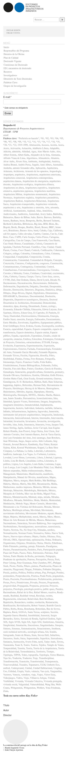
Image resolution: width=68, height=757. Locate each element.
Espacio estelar (42, 332)
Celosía (38, 243)
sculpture (45, 612)
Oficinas (51, 536)
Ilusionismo (34, 401)
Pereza (51, 559)
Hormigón (22, 394)
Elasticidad (15, 315)
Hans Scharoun (55, 381)
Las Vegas (28, 454)
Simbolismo (48, 621)
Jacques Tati (57, 424)
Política (22, 572)
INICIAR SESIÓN (13, 30)
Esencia (6, 329)
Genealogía (8, 371)
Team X (18, 644)
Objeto (35, 536)
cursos (56, 276)
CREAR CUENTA (13, 33)
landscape (17, 454)
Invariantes (31, 421)
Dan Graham (22, 279)
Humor (56, 394)
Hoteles (41, 394)
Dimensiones (51, 292)
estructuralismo (33, 342)
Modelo (44, 500)
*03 (51, 138)
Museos (40, 519)
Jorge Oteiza (37, 431)
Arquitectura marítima (44, 190)
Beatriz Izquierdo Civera (14, 747)
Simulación (21, 625)
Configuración (31, 263)
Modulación (8, 503)
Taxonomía (8, 644)
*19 (57, 141)
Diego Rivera (18, 292)
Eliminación (43, 315)
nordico (50, 529)
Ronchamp (29, 608)
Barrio (40, 217)
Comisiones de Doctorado (16, 64)
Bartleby (57, 217)
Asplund (31, 210)
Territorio (40, 651)
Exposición (49, 345)
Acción (53, 144)
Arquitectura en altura (13, 187)
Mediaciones (9, 487)
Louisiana (49, 464)
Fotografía (50, 358)
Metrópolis (42, 490)
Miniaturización (19, 496)
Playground (18, 569)
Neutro (6, 529)
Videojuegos (9, 677)
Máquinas (7, 480)
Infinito (6, 411)
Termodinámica (27, 651)
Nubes (48, 533)
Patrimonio (38, 552)
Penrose (31, 559)
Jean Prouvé (24, 431)
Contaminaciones (11, 266)
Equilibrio (34, 322)
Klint (13, 447)
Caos (11, 237)
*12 (29, 141)
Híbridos (21, 391)
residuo (30, 602)
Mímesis (7, 496)
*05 (61, 138)
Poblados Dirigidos (52, 569)
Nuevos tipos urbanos (21, 536)
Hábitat (37, 381)
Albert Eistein (9, 154)
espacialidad (17, 329)
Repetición (8, 602)
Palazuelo (40, 546)
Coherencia (59, 250)
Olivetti (6, 539)
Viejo (26, 677)
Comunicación (10, 260)
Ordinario (56, 539)
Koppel (40, 447)
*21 (10, 144)
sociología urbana (36, 631)
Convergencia (43, 269)
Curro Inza (47, 276)
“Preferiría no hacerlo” (28, 138)
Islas (15, 424)
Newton (14, 529)
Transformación (10, 661)
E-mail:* (7, 97)
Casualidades (28, 243)
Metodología (30, 490)
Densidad (44, 286)
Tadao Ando (49, 641)
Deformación (9, 286)
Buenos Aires (26, 230)
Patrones (49, 552)
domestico (8, 306)
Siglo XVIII (14, 621)
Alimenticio (43, 158)
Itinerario (39, 424)
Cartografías (9, 240)
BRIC (51, 227)
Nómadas (41, 529)
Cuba (5, 276)
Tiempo (50, 651)
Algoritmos (31, 158)
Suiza (22, 638)
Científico (35, 246)
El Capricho (39, 312)
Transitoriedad (37, 661)
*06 (5, 141)
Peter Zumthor (39, 562)
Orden (48, 539)
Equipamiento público (51, 322)
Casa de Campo (23, 240)
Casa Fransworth (39, 240)
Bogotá (6, 227)
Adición (7, 151)
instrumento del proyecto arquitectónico (21, 414)
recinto (49, 595)
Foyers (19, 362)
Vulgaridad (23, 684)
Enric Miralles (10, 322)
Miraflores (8, 500)
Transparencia (51, 661)
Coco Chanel (24, 250)
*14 (33, 141)
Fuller (54, 365)
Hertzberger (18, 388)
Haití (44, 381)
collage (16, 253)
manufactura (42, 477)
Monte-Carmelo (37, 503)
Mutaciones (50, 519)
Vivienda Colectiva (33, 681)
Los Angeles (25, 464)
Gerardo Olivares (11, 375)
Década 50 (55, 279)
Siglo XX (25, 621)
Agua (33, 151)
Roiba (13, 608)
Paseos (22, 552)
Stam (34, 635)
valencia (35, 671)
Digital (29, 292)
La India (29, 450)
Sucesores (7, 638)
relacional (21, 598)
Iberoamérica (29, 398)
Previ (12, 582)
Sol (46, 631)
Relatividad (33, 598)
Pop (44, 572)
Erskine (29, 325)
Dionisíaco (23, 296)
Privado (33, 582)
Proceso (42, 582)
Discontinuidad (37, 296)
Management (9, 473)
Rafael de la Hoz (25, 592)
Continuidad (39, 266)
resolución (39, 602)
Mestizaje (7, 490)
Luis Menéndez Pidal (39, 467)
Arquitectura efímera (44, 184)
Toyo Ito (7, 658)
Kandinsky (33, 444)
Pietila (20, 566)
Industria (39, 408)
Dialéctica (50, 289)
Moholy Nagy (22, 503)
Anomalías (58, 164)
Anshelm (7, 167)
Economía (8, 309)
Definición (53, 283)
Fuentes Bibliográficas (29, 365)
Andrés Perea (24, 164)
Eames (44, 306)
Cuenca (22, 276)
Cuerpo (30, 276)
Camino (45, 233)
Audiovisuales (9, 213)
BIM (45, 223)
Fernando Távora (11, 355)
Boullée (29, 227)
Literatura (49, 460)
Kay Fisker (44, 444)
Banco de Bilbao (22, 217)
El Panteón (51, 312)
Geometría (49, 371)
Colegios (7, 253)
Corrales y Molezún (12, 273)
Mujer (6, 516)
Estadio (46, 335)
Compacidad (9, 256)
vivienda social (10, 684)
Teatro (27, 644)
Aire (58, 151)
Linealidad (30, 460)
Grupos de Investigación (15, 86)
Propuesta (34, 585)
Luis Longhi (22, 467)
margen (24, 480)
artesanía (55, 207)
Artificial (7, 210)
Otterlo (47, 542)
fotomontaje (8, 362)
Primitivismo (23, 582)
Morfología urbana (20, 510)
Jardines (28, 427)
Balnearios (8, 217)
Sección (54, 612)
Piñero (27, 566)
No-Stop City (30, 529)
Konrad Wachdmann (26, 447)
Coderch (35, 250)
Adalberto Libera (40, 148)
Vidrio (19, 677)
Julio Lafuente (45, 440)
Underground (17, 667)
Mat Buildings (49, 480)
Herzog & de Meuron (35, 388)
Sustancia (7, 641)
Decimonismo (9, 283)
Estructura (20, 342)
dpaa (16, 306)
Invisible (7, 424)
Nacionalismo (9, 523)
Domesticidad (49, 302)
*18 (53, 141)
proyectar (44, 585)
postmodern (8, 575)
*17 (48, 141)
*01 (42, 138)
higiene (29, 391)
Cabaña (43, 230)
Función (7, 368)
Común (46, 256)
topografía (33, 654)
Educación (36, 309)
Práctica (35, 575)
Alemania (55, 154)
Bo (56, 223)
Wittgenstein (16, 687)
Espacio (28, 329)
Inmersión (53, 411)
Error (22, 325)
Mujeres (13, 516)
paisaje (31, 546)
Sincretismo (33, 625)
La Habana (18, 450)
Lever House (18, 457)
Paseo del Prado (10, 552)
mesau (53, 487)
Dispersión (8, 299)
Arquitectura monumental (35, 194)
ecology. (52, 306)
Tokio (24, 654)
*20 (5, 144)
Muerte (58, 513)
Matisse (15, 483)
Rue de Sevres (53, 608)
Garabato (39, 368)
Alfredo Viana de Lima (14, 158)
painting (23, 546)
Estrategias (48, 339)
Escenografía (48, 325)
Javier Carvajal (40, 427)
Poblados (37, 569)
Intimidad (7, 421)
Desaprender (55, 286)
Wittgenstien (29, 687)
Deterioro (29, 289)
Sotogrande (8, 635)
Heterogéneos (52, 388)
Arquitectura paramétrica (46, 197)
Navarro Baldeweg (37, 523)
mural (35, 516)
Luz (51, 467)
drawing (23, 306)
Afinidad (26, 151)
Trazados (23, 664)
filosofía (44, 355)
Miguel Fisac (49, 493)
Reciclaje (40, 595)
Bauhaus (14, 220)
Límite (6, 460)
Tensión (21, 648)
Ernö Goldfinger (10, 325)
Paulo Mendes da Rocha (22, 556)
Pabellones (57, 542)
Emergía (54, 315)
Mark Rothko (35, 480)
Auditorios (23, 213)
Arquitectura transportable (22, 204)
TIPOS (17, 654)
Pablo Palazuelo (10, 546)
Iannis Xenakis (15, 398)
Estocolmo (37, 339)
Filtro (51, 355)
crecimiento (58, 273)
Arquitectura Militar (12, 194)
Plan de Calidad (11, 57)
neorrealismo (41, 526)
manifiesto (48, 473)
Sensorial (45, 615)
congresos (44, 263)
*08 (14, 141)
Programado (53, 582)
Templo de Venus (55, 644)
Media (54, 483)
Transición (24, 661)
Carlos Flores (42, 237)
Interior (34, 417)
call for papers (10, 233)
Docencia (43, 299)
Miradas (55, 496)
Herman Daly (39, 385)
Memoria (37, 487)
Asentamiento (19, 210)
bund (36, 230)
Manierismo (22, 473)
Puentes (59, 589)
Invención (41, 421)
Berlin (39, 220)
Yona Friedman (53, 687)
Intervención (57, 417)
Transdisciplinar (46, 658)
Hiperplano (39, 391)
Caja (50, 230)
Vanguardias (56, 671)
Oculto (43, 536)
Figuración (34, 355)
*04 (56, 138)
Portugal (51, 572)
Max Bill (31, 483)
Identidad (7, 401)
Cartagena (54, 237)
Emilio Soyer (9, 319)
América (56, 161)
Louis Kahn (37, 464)
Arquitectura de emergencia (35, 181)
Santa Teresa (33, 612)
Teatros (34, 644)
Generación (20, 371)
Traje (35, 658)
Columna (55, 253)
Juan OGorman (10, 440)
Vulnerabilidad (37, 684)
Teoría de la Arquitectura (45, 648)
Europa (54, 342)
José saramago (38, 437)
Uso (5, 671)
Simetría (59, 621)
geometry (59, 371)
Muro (49, 516)
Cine (43, 246)
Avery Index (46, 213)
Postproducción (23, 575)
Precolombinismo (28, 579)
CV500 (6, 279)
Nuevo (6, 536)
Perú (57, 559)
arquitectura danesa (12, 181)
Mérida (46, 487)
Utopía (20, 671)
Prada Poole (45, 575)
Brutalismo (13, 230)
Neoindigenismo (26, 526)
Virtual (51, 677)
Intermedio (45, 417)
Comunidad (23, 260)
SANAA (22, 612)
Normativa (38, 533)
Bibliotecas (28, 223)
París (39, 549)
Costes (26, 273)
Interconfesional (22, 417)
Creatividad (46, 273)
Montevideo (51, 503)
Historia (49, 391)
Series (16, 618)
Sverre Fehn (31, 641)
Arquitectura (32, 174)
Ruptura (7, 612)
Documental (36, 302)
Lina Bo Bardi (17, 460)
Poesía (6, 572)
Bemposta (30, 220)
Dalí (13, 279)
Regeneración (9, 598)
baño (33, 217)
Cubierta (13, 276)
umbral (6, 667)
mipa (40, 496)
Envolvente (23, 322)
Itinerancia (29, 424)
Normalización (10, 533)
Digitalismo (38, 292)
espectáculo (24, 335)
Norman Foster (25, 533)
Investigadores (10, 75)
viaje (33, 674)
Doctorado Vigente (12, 61)
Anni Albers (45, 164)
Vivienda (19, 681)
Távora (60, 641)
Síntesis (6, 628)
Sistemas (16, 628)
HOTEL (32, 394)
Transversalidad (10, 664)
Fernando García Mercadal (25, 352)
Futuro (30, 368)
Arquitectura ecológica (22, 184)
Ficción (23, 355)
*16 (43, 141)
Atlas (38, 210)
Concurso (19, 263)
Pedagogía (50, 556)
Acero (6, 148)
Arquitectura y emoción (33, 207)
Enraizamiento (53, 319)
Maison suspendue (11, 470)
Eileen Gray (26, 312)
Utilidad (12, 671)
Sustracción (18, 641)
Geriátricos (26, 375)
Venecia (16, 674)
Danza (32, 279)
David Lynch (43, 279)
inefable (48, 408)
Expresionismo (10, 348)
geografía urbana (35, 371)
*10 (24, 141)
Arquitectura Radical (13, 200)
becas (22, 220)
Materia (6, 483)
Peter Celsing (9, 562)
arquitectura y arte (11, 207)
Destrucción (17, 289)
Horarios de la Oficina (14, 54)
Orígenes (21, 542)
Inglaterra (31, 411)
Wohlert (40, 687)
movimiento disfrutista (13, 513)
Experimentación (34, 345)
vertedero (25, 674)
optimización (38, 539)
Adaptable (54, 148)
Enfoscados (40, 319)
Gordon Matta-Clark (12, 378)
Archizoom (18, 171)
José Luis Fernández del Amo (17, 437)
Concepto (57, 260)
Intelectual (58, 414)
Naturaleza (22, 523)
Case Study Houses (12, 243)
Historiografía (9, 394)
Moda (36, 500)
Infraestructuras (19, 411)
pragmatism (57, 575)
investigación (54, 421)
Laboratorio (49, 450)
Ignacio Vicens (20, 401)
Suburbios (54, 635)
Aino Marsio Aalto (46, 151)
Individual (29, 408)
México (52, 490)
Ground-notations (44, 378)
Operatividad (24, 539)
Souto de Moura (22, 635)
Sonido (53, 631)
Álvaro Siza (21, 161)
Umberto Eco (53, 664)
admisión (16, 151)
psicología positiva (33, 589)
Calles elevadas (25, 233)
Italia (20, 424)
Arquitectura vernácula (46, 204)
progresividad (9, 585)
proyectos (7, 589)
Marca (16, 480)
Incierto (19, 408)
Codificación (46, 250)
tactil (40, 641)
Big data (38, 223)
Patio (29, 552)
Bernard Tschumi (51, 220)
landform (7, 454)
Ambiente (32, 161)
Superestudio (33, 638)
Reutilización (9, 605)
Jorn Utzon (49, 431)
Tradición (16, 658)
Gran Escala (29, 378)
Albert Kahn (23, 154)
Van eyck (44, 671)
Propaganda (22, 585)
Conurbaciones (10, 269)
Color (47, 253)
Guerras (57, 378)
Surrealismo (56, 638)
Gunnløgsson (9, 381)
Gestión (35, 375)
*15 (38, 141)
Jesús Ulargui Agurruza (14, 750)
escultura (59, 325)
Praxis (6, 579)
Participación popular (53, 549)
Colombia (25, 253)
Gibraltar (45, 375)
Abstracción (34, 144)
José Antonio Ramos (30, 434)
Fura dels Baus (19, 368)
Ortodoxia (30, 542)
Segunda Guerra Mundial (15, 615)
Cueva (38, 276)
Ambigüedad (44, 161)
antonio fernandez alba (23, 167)
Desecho (7, 289)
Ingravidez (43, 411)
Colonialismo (37, 253)
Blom (51, 223)
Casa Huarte (54, 240)
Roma (20, 608)
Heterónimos (9, 391)
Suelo (16, 638)
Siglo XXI (36, 621)
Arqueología (55, 171)
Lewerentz (30, 457)
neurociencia (54, 526)
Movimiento (47, 510)
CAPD (18, 237)
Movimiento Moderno (36, 513)
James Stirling (10, 427)
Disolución (50, 296)
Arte (47, 207)
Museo (57, 516)
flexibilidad (8, 358)
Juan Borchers (53, 437)
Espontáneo (36, 335)
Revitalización (23, 605)
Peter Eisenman (24, 562)
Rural (14, 612)
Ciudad (50, 246)
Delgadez (34, 286)
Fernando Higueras (47, 352)
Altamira (55, 158)
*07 (10, 141)
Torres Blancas (57, 654)
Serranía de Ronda (29, 618)
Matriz (23, 483)
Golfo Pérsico (56, 375)
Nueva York (57, 533)
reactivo (52, 592)
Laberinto (38, 450)
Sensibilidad (33, 615)
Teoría (29, 648)
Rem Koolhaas (46, 598)
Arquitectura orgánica (23, 197)
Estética (27, 339)
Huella (49, 394)
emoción (21, 319)
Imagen (44, 401)
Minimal (32, 496)
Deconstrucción (24, 283)
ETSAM (46, 342)
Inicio (6, 47)
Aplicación (40, 167)
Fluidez (18, 358)
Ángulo (35, 164)
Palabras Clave (10, 82)
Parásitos (32, 549)
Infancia (57, 408)
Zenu (5, 691)
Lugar (57, 464)
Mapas (52, 477)
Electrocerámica (28, 315)
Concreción (8, 263)
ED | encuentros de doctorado (17, 68)
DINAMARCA (10, 296)
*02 (47, 138)
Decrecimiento (40, 283)
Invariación (19, 421)
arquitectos (20, 174)
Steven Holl (43, 635)
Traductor (27, 658)
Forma (26, 358)
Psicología (18, 589)
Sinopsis (59, 625)
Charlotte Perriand (21, 246)
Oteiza (40, 542)
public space (48, 589)
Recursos (8, 71)
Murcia (42, 516)
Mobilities (28, 500)
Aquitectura (52, 167)
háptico (17, 385)
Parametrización (18, 549)
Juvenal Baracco (19, 444)
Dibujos (7, 292)
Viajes (40, 674)
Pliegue (28, 569)
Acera (61, 144)
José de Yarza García (50, 434)
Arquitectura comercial (14, 177)
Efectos (16, 312)
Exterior (22, 348)
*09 (19, 141)
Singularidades (47, 625)
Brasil (37, 227)
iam (5, 398)
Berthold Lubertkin (12, 223)
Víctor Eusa (49, 674)
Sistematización (28, 628)
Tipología (7, 654)
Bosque (21, 227)
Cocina (14, 250)
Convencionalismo (26, 269)
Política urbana (34, 572)
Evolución (8, 345)
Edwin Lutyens (49, 309)
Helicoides (27, 385)
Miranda (18, 500)
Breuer (44, 227)
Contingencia (26, 266)
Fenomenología (43, 348)
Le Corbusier (40, 454)
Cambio (36, 233)
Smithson (55, 628)
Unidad (28, 667)
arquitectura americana (49, 174)
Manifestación (35, 473)
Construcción (56, 263)
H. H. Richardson (25, 381)
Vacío (27, 671)
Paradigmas (51, 546)
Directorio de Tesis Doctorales (18, 78)
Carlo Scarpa (28, 237)
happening (8, 385)
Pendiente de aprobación (14, 559)
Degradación (22, 286)
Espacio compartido (42, 329)
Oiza (58, 536)
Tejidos (42, 644)
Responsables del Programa (16, 50)
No (21, 529)
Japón (20, 427)
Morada (47, 506)
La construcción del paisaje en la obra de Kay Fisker (25, 745)
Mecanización (43, 483)
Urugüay (57, 667)
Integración (47, 414)
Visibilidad (8, 681)
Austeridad (34, 213)
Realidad (15, 595)
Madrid (58, 467)
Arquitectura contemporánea (39, 177)
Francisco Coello (31, 362)
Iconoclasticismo (44, 398)
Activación (15, 148)
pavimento (39, 556)
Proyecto (54, 585)
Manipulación (9, 477)
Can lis (53, 233)
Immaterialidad (32, 404)
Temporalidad (9, 648)
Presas (6, 582)
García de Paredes (53, 368)
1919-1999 (23, 144)
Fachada (31, 348)
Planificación (45, 566)
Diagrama (39, 289)
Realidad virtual (27, 595)
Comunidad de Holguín (41, 260)
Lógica (15, 464)
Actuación (26, 148)
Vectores (7, 674)
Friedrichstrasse (10, 365)
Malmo (48, 470)
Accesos (45, 144)
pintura (34, 566)
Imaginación (55, 401)
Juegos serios (31, 440)
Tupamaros (34, 664)
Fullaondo (46, 365)
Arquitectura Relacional (35, 200)
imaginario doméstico (13, 404)
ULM (42, 664)
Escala (37, 325)
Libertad (48, 457)
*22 (14, 144)
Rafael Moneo (40, 592)
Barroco (47, 217)
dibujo (59, 289)
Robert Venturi (38, 605)
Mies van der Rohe (33, 493)
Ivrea (48, 424)
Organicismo (9, 542)
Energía (29, 319)
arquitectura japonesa (23, 190)
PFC (50, 562)
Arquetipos (8, 174)
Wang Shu (50, 684)
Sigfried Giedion (47, 618)
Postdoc (60, 572)
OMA (14, 539)
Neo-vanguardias (55, 523)
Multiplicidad (25, 516)
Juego (21, 440)
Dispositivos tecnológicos (26, 299)
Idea (55, 398)
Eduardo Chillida (22, 309)
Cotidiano (34, 273)
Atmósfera (47, 210)
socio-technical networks (14, 631)
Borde (14, 227)
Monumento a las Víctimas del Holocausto (23, 506)
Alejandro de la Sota (40, 154)
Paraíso (6, 549)
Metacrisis (18, 490)
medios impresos (24, 487)
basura (6, 220)
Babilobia (57, 213)
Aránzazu (7, 171)
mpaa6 (51, 513)
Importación (9, 408)
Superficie (45, 638)
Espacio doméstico (25, 332)
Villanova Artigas (38, 677)
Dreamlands (34, 306)
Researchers (20, 602)
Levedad (7, 457)
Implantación (46, 404)
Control (50, 266)
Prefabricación (44, 579)
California (57, 230)
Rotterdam (40, 608)
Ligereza (57, 457)
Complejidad (22, 256)
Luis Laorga (9, 467)
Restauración (52, 602)
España (15, 335)
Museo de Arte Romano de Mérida (19, 519)
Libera (40, 457)
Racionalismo (9, 592)
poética (14, 572)
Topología (44, 654)
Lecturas (51, 454)
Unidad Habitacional (42, 667)
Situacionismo (43, 628)
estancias (18, 339)
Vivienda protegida (53, 681)
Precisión (14, 579)
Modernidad (54, 500)
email (5, 135)
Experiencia (19, 345)
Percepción (41, 559)
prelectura (57, 579)
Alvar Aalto (8, 161)
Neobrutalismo (10, 526)
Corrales (55, 269)
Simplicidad (9, 625)
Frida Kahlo (45, 362)
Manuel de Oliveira (26, 477)
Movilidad (35, 510)
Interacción (8, 417)
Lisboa (40, 460)
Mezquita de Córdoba (13, 493)
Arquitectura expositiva (36, 187)
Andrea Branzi (10, 164)
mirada (47, 496)
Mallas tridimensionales (32, 470)
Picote (12, 566)
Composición (35, 256)
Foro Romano (37, 358)
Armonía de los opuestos (36, 171)
